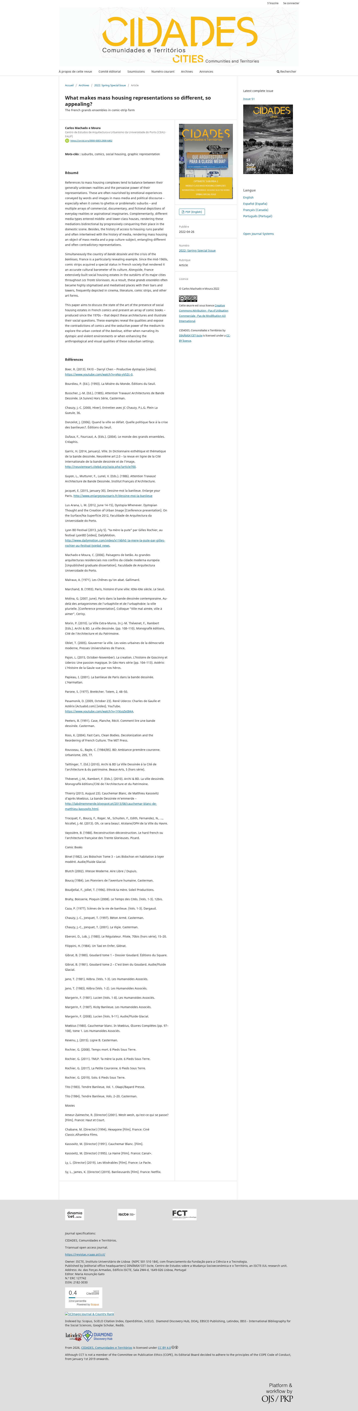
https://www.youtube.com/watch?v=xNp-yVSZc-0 (99, 374)
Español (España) (255, 204)
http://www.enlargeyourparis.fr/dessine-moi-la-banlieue (113, 496)
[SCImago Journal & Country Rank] (89, 1314)
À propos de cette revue (75, 71)
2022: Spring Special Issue (110, 85)
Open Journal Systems (258, 234)
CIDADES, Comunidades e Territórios (106, 1348)
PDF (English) (193, 212)
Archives (187, 71)
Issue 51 (249, 99)
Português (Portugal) (257, 216)
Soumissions (136, 71)
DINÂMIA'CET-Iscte (190, 335)
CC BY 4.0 (164, 1348)
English (248, 197)
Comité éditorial (110, 71)
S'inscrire (272, 3)
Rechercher (287, 71)
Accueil (69, 85)
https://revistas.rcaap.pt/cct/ (85, 1254)
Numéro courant (162, 71)
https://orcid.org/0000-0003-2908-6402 (91, 140)
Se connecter (291, 3)
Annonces (206, 71)
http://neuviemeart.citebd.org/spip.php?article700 (100, 467)
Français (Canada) (255, 210)
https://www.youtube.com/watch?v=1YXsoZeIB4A (99, 711)
